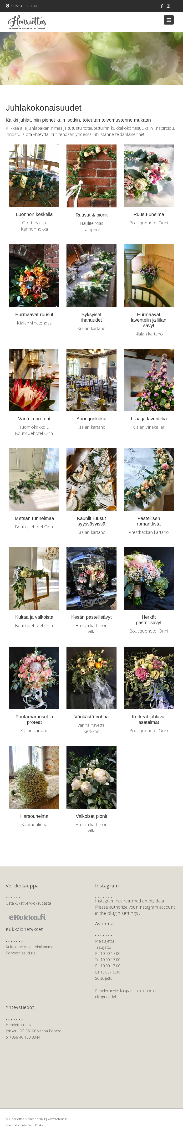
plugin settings (123, 913)
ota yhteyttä (37, 134)
